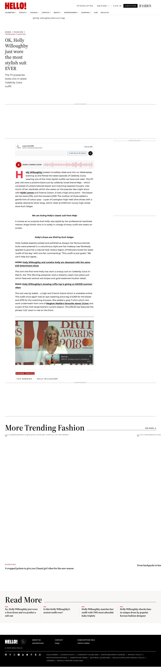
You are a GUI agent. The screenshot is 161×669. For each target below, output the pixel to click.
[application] (54, 343)
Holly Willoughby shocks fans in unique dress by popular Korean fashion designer (135, 612)
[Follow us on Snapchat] (27, 655)
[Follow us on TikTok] (19, 655)
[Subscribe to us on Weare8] (36, 655)
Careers (50, 660)
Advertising (38, 643)
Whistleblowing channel (113, 655)
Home (8, 32)
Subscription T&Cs (86, 640)
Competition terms (79, 658)
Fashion (33, 12)
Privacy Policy (135, 655)
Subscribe (130, 6)
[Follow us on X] (14, 655)
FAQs (57, 643)
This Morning (24, 379)
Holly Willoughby (34, 172)
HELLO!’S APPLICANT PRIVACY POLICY (129, 658)
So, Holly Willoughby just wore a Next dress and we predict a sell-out (21, 612)
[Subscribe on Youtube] (23, 655)
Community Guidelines (88, 655)
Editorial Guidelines (100, 658)
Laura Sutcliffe (28, 146)
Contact (59, 640)
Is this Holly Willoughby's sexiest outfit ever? (56, 610)
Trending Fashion (15, 34)
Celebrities (10, 12)
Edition (102, 6)
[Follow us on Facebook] (10, 655)
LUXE (96, 12)
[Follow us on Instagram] (6, 655)
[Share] (90, 153)
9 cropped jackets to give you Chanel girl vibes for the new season (39, 568)
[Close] (90, 356)
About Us (36, 640)
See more (149, 428)
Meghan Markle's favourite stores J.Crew (67, 303)
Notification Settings (57, 658)
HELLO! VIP (105, 12)
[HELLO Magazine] (15, 5)
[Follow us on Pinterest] (31, 655)
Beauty (57, 12)
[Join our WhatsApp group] (40, 655)
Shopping (85, 12)
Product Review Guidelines (70, 660)
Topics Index (84, 643)
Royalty (22, 12)
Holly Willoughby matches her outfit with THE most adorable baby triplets (98, 612)
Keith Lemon (27, 192)
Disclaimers (52, 655)
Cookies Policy (67, 655)
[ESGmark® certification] (21, 642)
